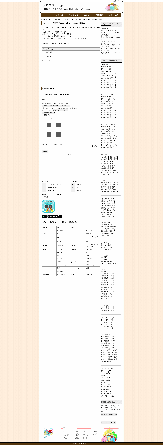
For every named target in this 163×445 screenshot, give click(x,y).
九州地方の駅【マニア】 (107, 284)
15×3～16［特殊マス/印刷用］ (109, 358)
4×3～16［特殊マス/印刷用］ (109, 338)
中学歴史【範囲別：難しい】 (109, 161)
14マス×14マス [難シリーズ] (108, 114)
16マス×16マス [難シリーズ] (108, 117)
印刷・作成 (113, 15)
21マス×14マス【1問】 (107, 322)
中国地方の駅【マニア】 (107, 282)
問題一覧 (59, 15)
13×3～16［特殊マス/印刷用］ (109, 354)
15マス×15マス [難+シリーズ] (109, 146)
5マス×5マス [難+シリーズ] (108, 128)
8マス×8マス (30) (105, 379)
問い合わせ (77, 438)
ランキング (73, 15)
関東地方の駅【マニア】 (107, 277)
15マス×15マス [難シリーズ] (108, 116)
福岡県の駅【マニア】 (107, 298)
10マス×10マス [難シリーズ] (108, 107)
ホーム (47, 15)
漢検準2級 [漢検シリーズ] (108, 205)
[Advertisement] (71, 73)
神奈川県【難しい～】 (107, 261)
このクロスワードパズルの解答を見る (52, 144)
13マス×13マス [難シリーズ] (108, 112)
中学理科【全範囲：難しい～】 (109, 165)
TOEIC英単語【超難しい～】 (109, 232)
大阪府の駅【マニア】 (107, 295)
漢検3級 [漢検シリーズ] (108, 207)
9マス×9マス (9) (105, 380)
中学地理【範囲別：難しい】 (109, 163)
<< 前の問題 (46, 99)
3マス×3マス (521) (106, 370)
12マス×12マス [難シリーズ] (108, 110)
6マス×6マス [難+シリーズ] (108, 130)
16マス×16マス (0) (106, 393)
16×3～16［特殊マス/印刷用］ (109, 359)
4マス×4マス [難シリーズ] (108, 96)
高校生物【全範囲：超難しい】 (109, 188)
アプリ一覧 (65, 438)
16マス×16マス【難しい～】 (108, 87)
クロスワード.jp (53, 5)
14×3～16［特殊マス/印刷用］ (109, 356)
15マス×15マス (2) (106, 391)
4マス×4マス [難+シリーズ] (108, 126)
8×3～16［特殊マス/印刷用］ (109, 345)
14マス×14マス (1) (106, 389)
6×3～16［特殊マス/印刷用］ (109, 342)
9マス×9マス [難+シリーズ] (108, 135)
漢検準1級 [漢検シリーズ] (108, 202)
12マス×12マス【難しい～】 (108, 80)
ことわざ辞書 (85, 435)
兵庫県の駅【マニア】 (107, 296)
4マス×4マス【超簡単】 (107, 66)
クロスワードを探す (66, 434)
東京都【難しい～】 (106, 257)
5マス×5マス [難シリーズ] (108, 98)
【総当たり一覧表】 (106, 361)
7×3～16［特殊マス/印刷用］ (109, 343)
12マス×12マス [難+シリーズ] (109, 140)
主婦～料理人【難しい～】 (108, 230)
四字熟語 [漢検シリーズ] (107, 209)
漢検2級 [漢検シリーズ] (108, 203)
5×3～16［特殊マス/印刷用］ (109, 340)
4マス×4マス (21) (105, 372)
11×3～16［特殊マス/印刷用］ (109, 351)
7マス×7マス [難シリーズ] (108, 101)
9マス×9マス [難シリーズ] (108, 105)
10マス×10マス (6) (106, 382)
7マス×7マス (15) (105, 377)
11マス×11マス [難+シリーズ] (109, 138)
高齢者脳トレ (95, 433)
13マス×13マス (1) (106, 388)
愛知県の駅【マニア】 (107, 293)
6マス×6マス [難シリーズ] (108, 100)
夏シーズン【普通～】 (107, 245)
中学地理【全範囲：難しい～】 (109, 168)
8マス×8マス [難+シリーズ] (108, 133)
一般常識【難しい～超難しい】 (109, 226)
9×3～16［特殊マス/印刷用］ (109, 347)
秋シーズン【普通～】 (107, 247)
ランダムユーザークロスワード (109, 395)
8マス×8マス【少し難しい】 (108, 73)
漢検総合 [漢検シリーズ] (107, 216)
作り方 (87, 15)
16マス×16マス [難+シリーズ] (109, 147)
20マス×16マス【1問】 (107, 321)
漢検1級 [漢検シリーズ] (108, 200)
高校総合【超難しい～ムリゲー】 (110, 191)
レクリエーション (96, 431)
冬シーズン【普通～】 (107, 249)
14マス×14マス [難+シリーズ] (109, 144)
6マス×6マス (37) (105, 375)
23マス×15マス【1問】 (107, 324)
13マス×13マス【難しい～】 (108, 82)
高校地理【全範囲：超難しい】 (109, 186)
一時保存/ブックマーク (49, 112)
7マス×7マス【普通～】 (107, 71)
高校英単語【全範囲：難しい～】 (110, 189)
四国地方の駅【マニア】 (107, 280)
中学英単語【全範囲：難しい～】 (110, 170)
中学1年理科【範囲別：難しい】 (109, 156)
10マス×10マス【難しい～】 (108, 77)
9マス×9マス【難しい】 (107, 75)
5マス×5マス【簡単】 (107, 68)
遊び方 (94, 434)
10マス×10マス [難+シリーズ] (109, 137)
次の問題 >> (96, 146)
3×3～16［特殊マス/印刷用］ (109, 336)
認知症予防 (85, 438)
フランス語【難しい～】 (107, 310)
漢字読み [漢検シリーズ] (108, 210)
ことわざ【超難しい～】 (107, 228)
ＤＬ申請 (76, 435)
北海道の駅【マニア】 (107, 287)
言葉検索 (99, 15)
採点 (45, 151)
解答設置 (76, 437)
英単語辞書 (85, 433)
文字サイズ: (45, 110)
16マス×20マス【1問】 (107, 319)
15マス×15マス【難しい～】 (108, 86)
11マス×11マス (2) (106, 384)
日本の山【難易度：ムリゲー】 (109, 235)
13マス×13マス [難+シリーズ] (109, 142)
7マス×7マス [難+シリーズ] (108, 131)
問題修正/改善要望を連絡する (109, 414)
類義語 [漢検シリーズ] (107, 214)
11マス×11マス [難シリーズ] (108, 108)
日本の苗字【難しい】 (107, 224)
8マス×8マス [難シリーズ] (108, 103)
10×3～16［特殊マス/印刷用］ (109, 349)
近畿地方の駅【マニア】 (107, 278)
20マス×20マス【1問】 (107, 328)
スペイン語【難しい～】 (107, 308)
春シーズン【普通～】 (107, 244)
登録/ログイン (117, 1)
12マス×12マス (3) (106, 386)
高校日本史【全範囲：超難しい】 (110, 182)
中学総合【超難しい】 (107, 174)
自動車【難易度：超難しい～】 (109, 233)
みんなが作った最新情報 (107, 397)
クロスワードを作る (66, 435)
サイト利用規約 (86, 437)
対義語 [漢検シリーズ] (107, 212)
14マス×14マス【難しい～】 (108, 84)
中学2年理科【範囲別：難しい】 (109, 158)
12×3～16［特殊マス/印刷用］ (109, 352)
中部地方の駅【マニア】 (107, 275)
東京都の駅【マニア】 (107, 289)
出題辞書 (84, 431)
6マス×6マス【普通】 (107, 70)
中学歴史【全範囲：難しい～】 (109, 167)
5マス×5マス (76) (105, 373)
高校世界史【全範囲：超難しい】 (110, 184)
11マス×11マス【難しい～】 (108, 79)
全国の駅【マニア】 (106, 271)
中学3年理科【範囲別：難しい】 (109, 159)
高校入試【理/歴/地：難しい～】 (109, 172)
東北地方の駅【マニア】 (107, 273)
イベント (76, 431)
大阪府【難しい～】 (106, 259)
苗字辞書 (84, 434)
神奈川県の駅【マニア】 (107, 291)
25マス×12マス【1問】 (107, 326)
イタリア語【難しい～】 (107, 307)
